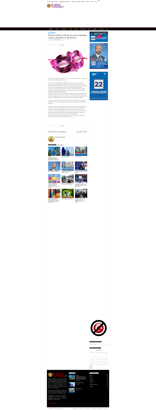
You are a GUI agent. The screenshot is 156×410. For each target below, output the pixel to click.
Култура (56, 31)
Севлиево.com (100, 408)
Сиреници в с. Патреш (81, 131)
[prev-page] (85, 145)
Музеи (88, 29)
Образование (92, 380)
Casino (75, 29)
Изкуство (91, 378)
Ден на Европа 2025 (65, 156)
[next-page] (86, 145)
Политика (91, 382)
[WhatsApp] (58, 45)
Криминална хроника (93, 384)
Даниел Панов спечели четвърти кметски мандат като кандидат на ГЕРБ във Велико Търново (53, 200)
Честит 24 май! (78, 156)
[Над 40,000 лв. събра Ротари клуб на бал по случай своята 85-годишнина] (81, 178)
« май (91, 368)
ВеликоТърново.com (57, 39)
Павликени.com (87, 408)
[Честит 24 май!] (81, 151)
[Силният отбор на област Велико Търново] (68, 166)
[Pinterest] (55, 45)
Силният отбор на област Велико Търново (67, 172)
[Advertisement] (87, 6)
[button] (107, 29)
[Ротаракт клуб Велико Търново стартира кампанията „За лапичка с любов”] (54, 178)
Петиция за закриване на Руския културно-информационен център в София (80, 200)
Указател (101, 29)
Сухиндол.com (94, 408)
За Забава (63, 29)
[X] (52, 45)
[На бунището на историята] (68, 178)
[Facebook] (49, 45)
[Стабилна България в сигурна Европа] (81, 166)
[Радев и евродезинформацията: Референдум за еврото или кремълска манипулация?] (54, 151)
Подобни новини (52, 144)
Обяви (94, 29)
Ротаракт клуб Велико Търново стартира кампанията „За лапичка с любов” (53, 186)
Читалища (83, 29)
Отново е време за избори (53, 171)
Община (87, 1)
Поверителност (75, 408)
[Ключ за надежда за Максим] (68, 193)
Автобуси (74, 1)
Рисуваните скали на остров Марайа (57, 131)
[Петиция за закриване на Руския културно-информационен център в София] (81, 193)
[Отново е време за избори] (54, 166)
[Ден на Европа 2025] (68, 151)
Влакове (78, 1)
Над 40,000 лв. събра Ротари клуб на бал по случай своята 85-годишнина (81, 185)
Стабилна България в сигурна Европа (81, 172)
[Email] (60, 45)
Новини (51, 29)
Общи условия (81, 408)
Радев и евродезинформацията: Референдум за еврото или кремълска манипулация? (53, 158)
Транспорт (83, 1)
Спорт (57, 29)
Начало (49, 31)
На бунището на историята (67, 184)
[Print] (63, 45)
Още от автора (59, 144)
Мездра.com (106, 408)
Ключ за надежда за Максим (67, 198)
